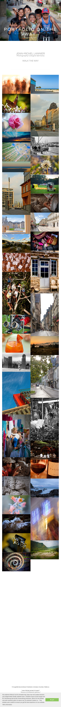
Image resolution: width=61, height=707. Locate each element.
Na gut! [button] (52, 699)
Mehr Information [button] (7, 704)
